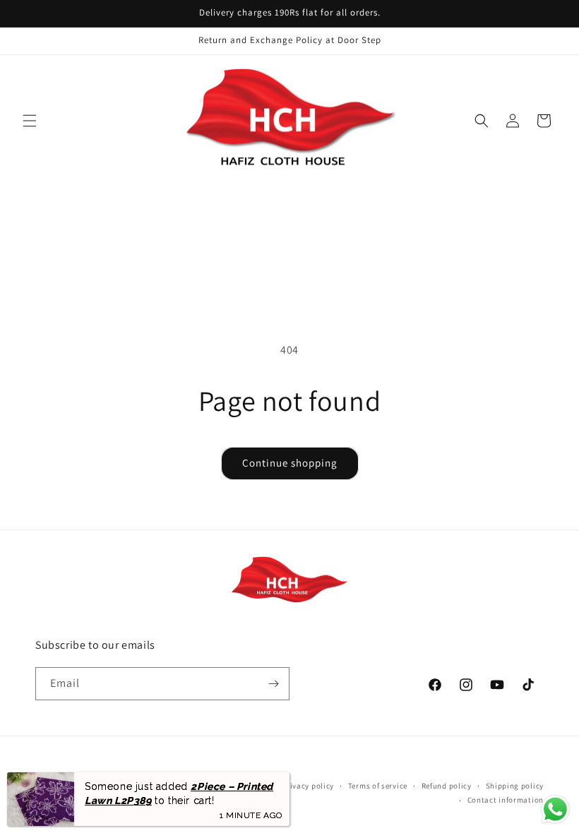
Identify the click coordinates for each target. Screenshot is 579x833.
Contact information (505, 800)
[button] (29, 120)
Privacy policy (308, 786)
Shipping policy (515, 786)
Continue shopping (290, 462)
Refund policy (447, 786)
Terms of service (377, 786)
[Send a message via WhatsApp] (555, 809)
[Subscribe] (273, 683)
